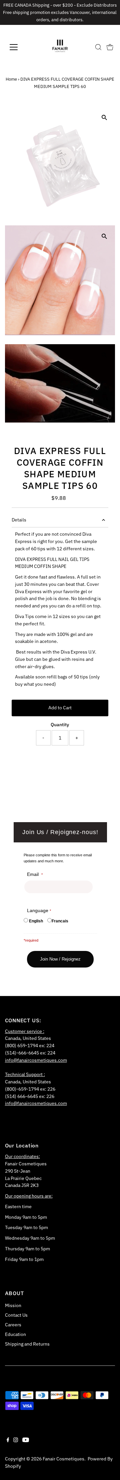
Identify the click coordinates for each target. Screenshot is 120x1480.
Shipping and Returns (27, 1344)
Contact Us (16, 1315)
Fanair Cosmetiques (63, 1459)
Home (11, 79)
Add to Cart (60, 708)
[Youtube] (26, 1440)
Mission (13, 1305)
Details (19, 520)
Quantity (60, 725)
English (36, 921)
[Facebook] (8, 1440)
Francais (60, 921)
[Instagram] (16, 1440)
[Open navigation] (17, 47)
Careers (13, 1325)
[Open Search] (98, 47)
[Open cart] (110, 47)
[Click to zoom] (104, 117)
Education (15, 1334)
